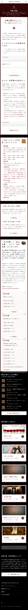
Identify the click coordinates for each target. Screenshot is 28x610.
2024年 (13, 159)
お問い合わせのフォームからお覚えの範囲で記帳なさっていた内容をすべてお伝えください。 (14, 114)
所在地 (13, 176)
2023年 (9, 159)
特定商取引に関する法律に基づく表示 (11, 582)
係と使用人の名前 (19, 149)
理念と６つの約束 (8, 195)
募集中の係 (5, 186)
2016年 (22, 155)
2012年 (4, 155)
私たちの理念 (6, 147)
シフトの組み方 (21, 189)
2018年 (9, 157)
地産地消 (13, 178)
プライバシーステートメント (9, 585)
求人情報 (6, 537)
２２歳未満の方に (7, 188)
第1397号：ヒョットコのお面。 (14, 406)
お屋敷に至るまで (16, 151)
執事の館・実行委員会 (14, 1)
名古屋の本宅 (7, 496)
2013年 (9, 155)
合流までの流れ (13, 189)
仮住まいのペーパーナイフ (11, 517)
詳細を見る (14, 217)
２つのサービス (20, 147)
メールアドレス (5, 57)
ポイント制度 (7, 170)
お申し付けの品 (8, 456)
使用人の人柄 (7, 436)
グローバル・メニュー (2, 1)
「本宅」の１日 (6, 191)
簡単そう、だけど (16, 188)
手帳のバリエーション (8, 163)
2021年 (22, 157)
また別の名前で (12, 193)
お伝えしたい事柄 (20, 186)
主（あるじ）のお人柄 (16, 191)
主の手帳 (26, 1)
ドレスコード (13, 174)
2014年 (13, 155)
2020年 (18, 157)
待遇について (12, 186)
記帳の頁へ (14, 311)
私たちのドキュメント (21, 193)
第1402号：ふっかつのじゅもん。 (15, 379)
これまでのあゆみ (7, 168)
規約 (4, 591)
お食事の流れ (22, 168)
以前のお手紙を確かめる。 (15, 413)
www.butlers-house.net (14, 606)
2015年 (18, 155)
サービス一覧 (15, 168)
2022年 (4, 159)
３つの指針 (12, 147)
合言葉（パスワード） (6, 64)
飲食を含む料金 (20, 172)
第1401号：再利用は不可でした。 (15, 384)
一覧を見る (14, 233)
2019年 (13, 157)
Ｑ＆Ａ (22, 151)
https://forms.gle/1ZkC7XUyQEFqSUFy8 (10, 288)
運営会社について (6, 588)
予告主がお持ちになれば (10, 165)
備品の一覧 (19, 178)
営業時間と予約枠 (11, 172)
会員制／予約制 (20, 176)
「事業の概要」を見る (15, 574)
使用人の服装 (20, 174)
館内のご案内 (14, 170)
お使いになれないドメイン (19, 163)
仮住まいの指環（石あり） (11, 476)
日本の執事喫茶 (6, 594)
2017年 (4, 157)
